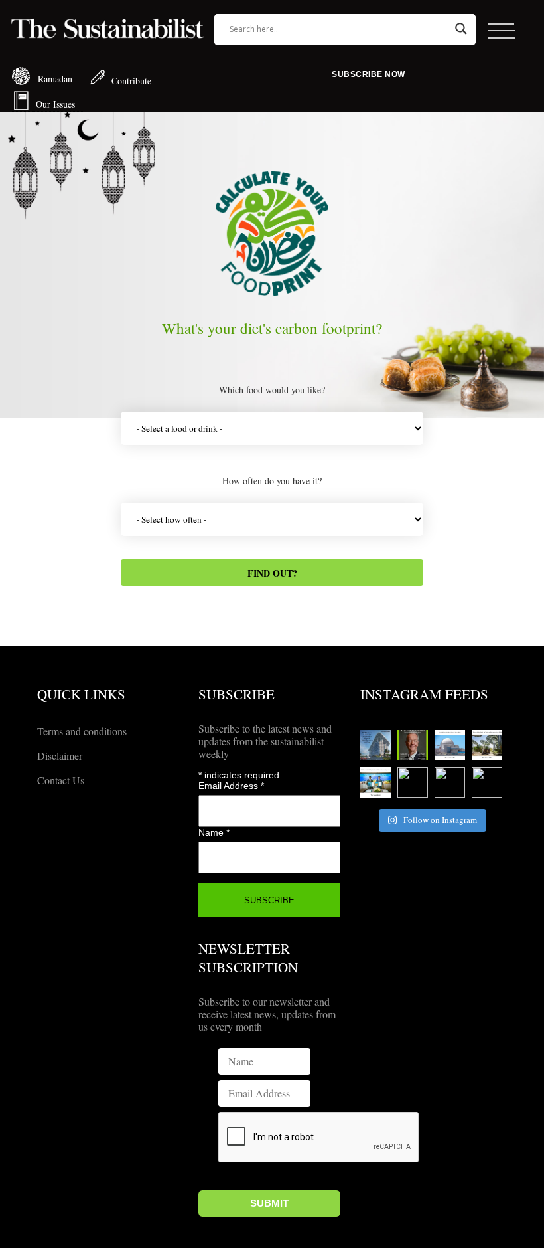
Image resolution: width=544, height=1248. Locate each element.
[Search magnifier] (461, 28)
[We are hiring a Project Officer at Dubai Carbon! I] (487, 782)
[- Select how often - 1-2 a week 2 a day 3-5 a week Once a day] (272, 521)
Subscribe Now (368, 74)
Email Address (231, 785)
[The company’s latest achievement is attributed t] (412, 782)
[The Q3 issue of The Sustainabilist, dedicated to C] (412, 745)
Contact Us (60, 780)
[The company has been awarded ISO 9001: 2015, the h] (450, 782)
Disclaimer (59, 755)
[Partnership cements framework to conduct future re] (375, 782)
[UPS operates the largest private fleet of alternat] (487, 745)
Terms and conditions (82, 731)
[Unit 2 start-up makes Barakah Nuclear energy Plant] (450, 745)
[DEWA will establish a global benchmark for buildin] (375, 745)
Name (214, 832)
